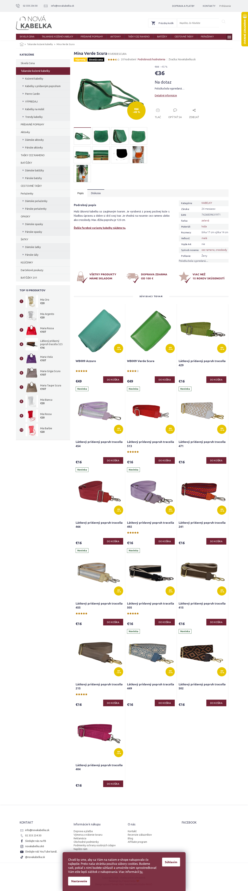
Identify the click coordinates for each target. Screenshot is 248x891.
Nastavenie (79, 881)
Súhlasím (171, 862)
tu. (141, 871)
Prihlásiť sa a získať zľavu (159, 457)
